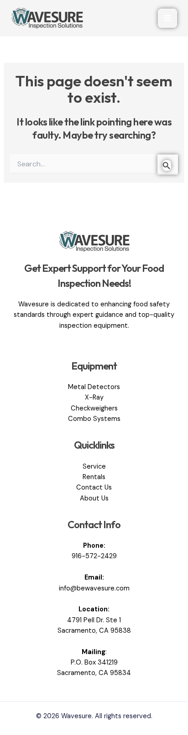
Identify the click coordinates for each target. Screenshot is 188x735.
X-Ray (94, 397)
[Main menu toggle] (167, 18)
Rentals (94, 477)
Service (94, 466)
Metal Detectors (94, 387)
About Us (94, 498)
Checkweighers (94, 408)
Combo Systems (94, 419)
